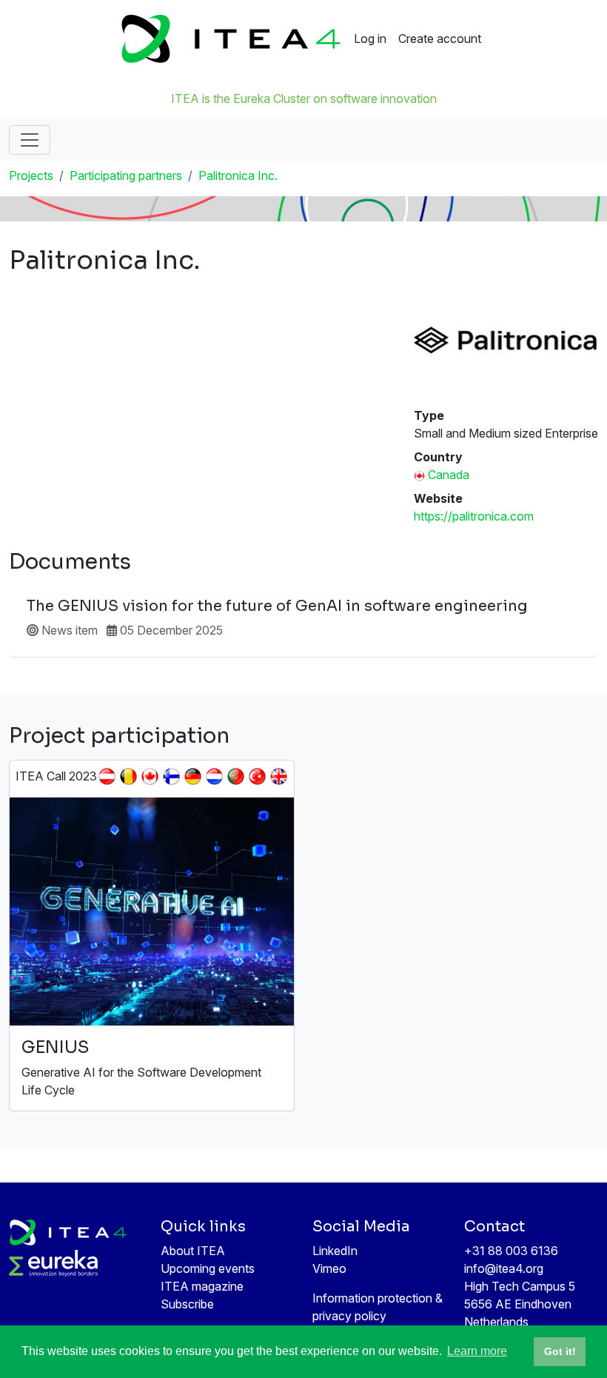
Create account (439, 38)
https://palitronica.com (474, 516)
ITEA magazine (202, 1286)
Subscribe (187, 1304)
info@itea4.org (503, 1268)
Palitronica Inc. (238, 175)
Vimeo (329, 1268)
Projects (31, 175)
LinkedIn (335, 1250)
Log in (370, 38)
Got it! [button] (560, 1351)
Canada (448, 474)
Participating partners (126, 175)
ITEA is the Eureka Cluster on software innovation (304, 98)
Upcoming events (208, 1268)
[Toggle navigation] (29, 140)
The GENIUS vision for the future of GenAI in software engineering (277, 606)
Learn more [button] (477, 1351)
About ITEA (193, 1250)
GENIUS (55, 1047)
